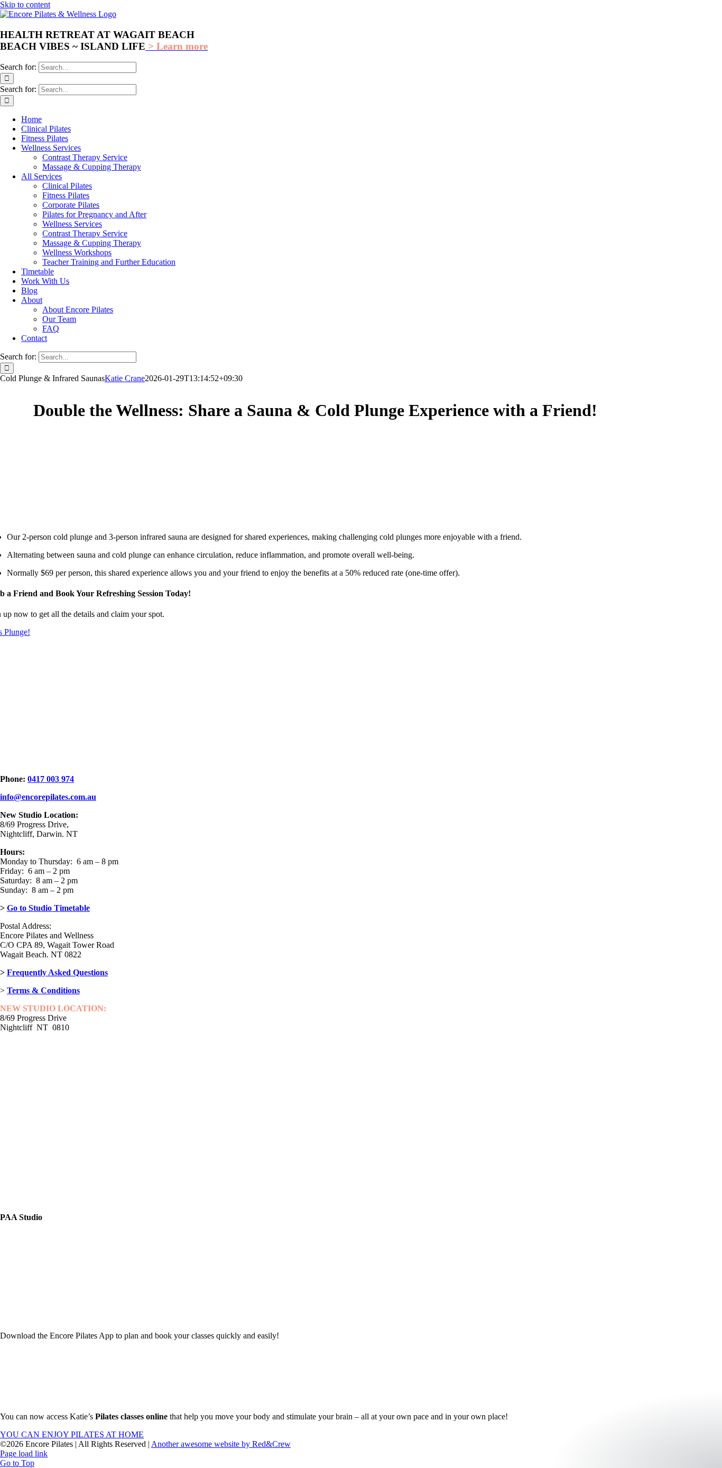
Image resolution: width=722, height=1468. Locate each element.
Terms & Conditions (43, 990)
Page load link (24, 1453)
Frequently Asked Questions (57, 972)
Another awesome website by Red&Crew (221, 1443)
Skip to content (25, 4)
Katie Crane (125, 378)
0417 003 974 (50, 778)
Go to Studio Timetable (48, 907)
